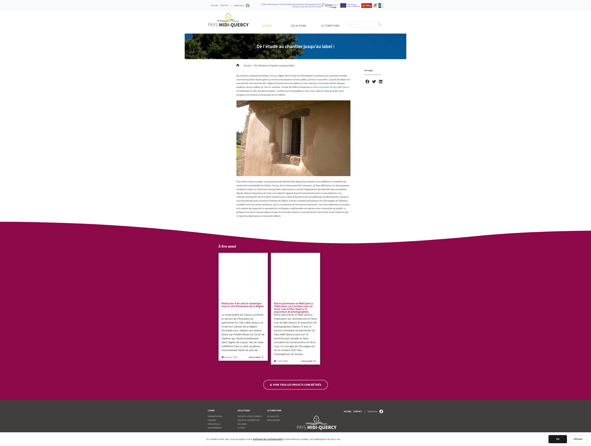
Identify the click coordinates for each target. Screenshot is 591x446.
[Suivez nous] (248, 6)
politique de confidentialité (268, 439)
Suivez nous (238, 5)
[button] (367, 81)
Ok (557, 439)
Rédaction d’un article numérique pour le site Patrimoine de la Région (243, 305)
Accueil (215, 5)
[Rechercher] (379, 24)
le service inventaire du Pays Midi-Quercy (329, 87)
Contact (224, 5)
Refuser (578, 439)
